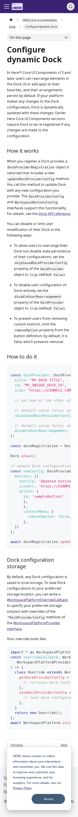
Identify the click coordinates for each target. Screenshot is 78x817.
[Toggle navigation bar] (6, 6)
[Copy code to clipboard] (65, 369)
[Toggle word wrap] (58, 369)
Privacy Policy (22, 788)
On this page (20, 37)
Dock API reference (54, 213)
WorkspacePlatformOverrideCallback (37, 599)
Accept (48, 799)
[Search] (71, 6)
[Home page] (11, 20)
